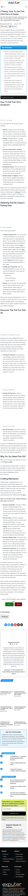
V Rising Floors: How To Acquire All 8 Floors (6, 692)
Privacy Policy (19, 854)
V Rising (17, 192)
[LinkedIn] (12, 624)
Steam (22, 664)
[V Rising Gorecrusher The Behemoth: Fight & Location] (6, 701)
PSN (14, 666)
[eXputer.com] (14, 2)
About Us (5, 854)
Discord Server (18, 740)
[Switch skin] (26, 7)
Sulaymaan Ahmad (6, 23)
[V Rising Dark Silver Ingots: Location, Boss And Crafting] (20, 686)
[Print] (21, 624)
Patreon (5, 875)
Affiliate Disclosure (21, 862)
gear (23, 249)
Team (4, 857)
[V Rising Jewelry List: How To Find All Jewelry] (20, 716)
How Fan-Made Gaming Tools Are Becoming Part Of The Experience (18, 782)
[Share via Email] (18, 624)
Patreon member (7, 836)
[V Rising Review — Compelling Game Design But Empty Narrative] (5, 759)
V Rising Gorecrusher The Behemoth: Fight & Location (6, 708)
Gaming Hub (6, 870)
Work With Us (19, 877)
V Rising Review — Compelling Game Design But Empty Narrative (18, 758)
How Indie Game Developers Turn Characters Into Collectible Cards (18, 795)
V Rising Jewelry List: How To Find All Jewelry (20, 722)
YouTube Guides (20, 875)
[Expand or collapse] (25, 97)
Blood (9, 260)
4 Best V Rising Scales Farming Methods (20, 707)
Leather (5, 526)
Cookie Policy (19, 857)
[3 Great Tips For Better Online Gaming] (5, 789)
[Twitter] (8, 624)
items (24, 494)
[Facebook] (5, 624)
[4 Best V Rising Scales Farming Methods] (20, 701)
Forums (18, 870)
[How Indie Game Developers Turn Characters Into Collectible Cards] (5, 795)
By (1, 23)
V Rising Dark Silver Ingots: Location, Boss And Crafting (20, 693)
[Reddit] (15, 624)
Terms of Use (19, 859)
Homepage (6, 862)
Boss (21, 245)
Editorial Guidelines (8, 859)
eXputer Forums (8, 740)
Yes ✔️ (9, 604)
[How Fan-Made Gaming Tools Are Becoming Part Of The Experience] (5, 782)
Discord (18, 872)
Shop (4, 872)
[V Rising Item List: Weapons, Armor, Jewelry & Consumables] (6, 716)
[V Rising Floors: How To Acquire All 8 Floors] (6, 686)
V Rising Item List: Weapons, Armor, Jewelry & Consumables (6, 723)
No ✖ (18, 604)
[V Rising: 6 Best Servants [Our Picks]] (5, 765)
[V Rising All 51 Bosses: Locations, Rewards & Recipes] (5, 771)
